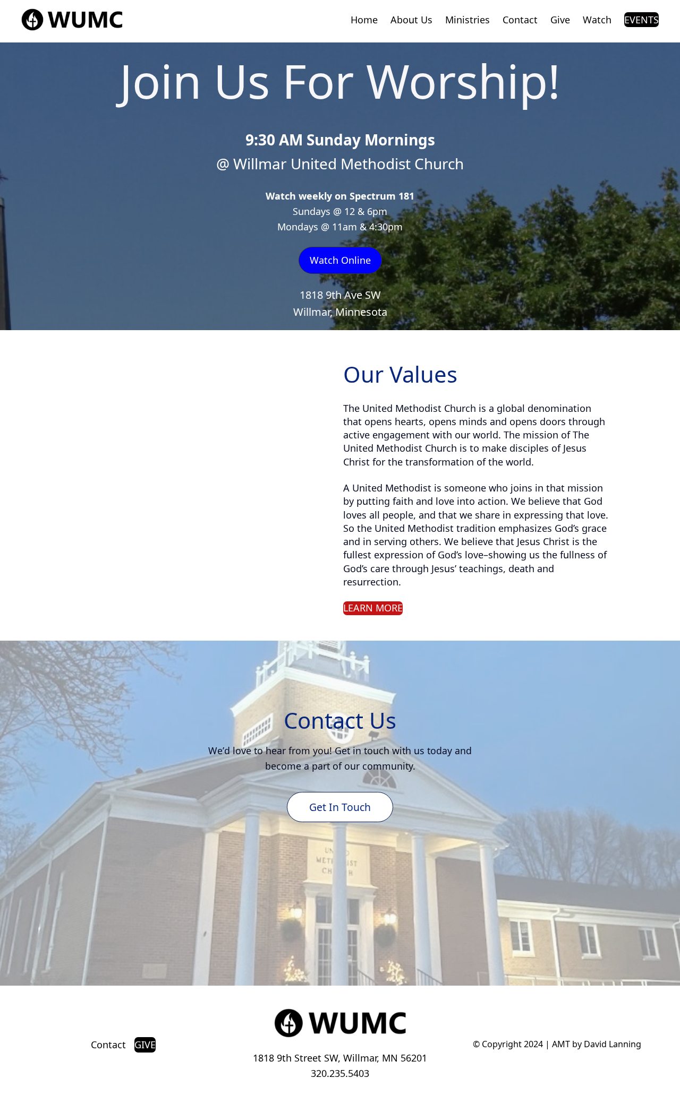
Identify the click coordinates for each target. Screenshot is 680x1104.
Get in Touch (340, 807)
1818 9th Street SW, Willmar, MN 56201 (340, 1057)
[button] (340, 260)
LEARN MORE (373, 607)
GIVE (145, 1044)
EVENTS (641, 19)
